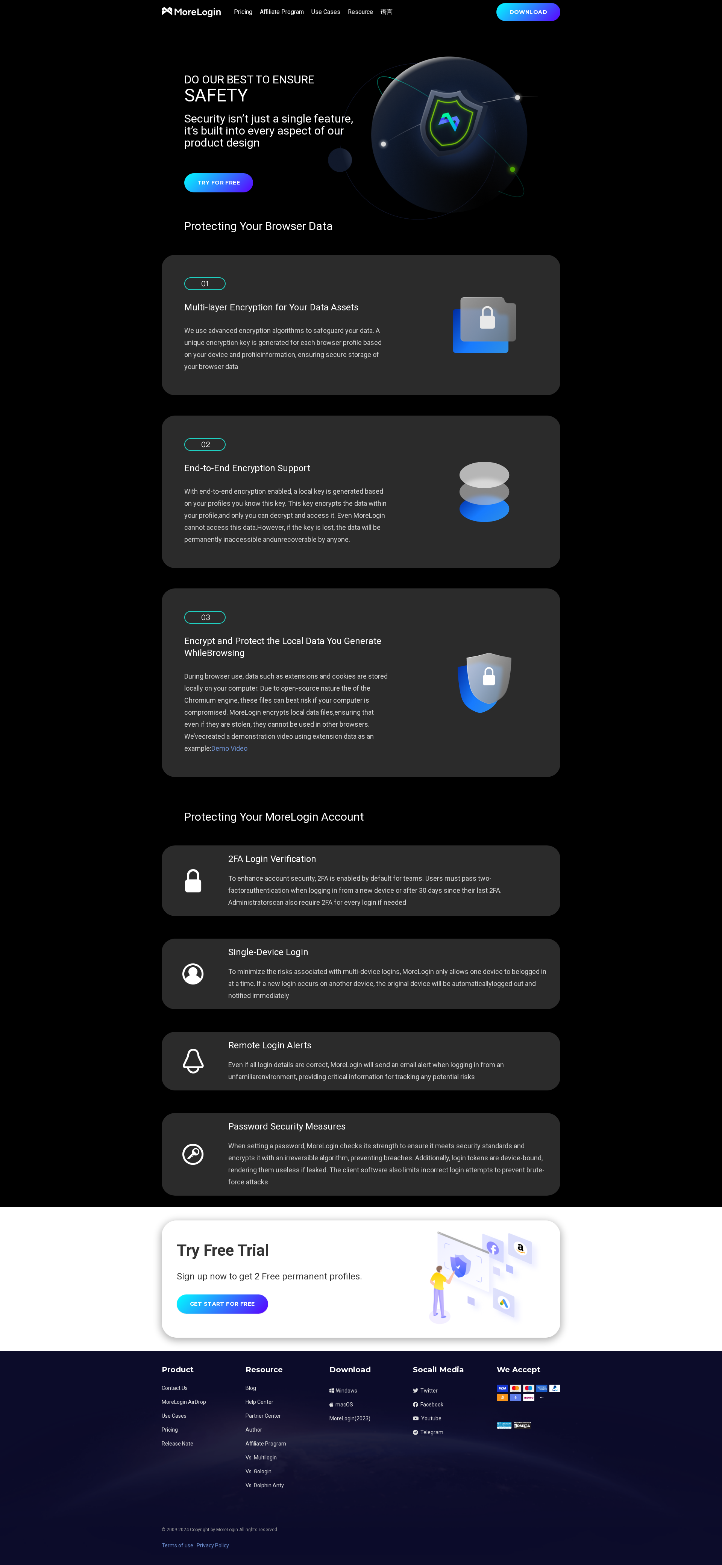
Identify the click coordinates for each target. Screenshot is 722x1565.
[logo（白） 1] (191, 12)
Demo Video (229, 748)
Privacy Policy (213, 1545)
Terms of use (177, 1545)
